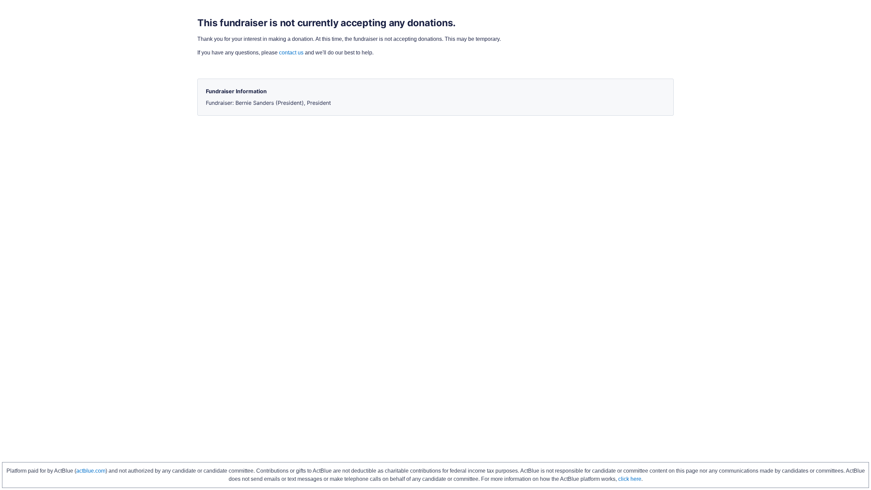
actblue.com (90, 471)
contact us (291, 52)
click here (629, 479)
